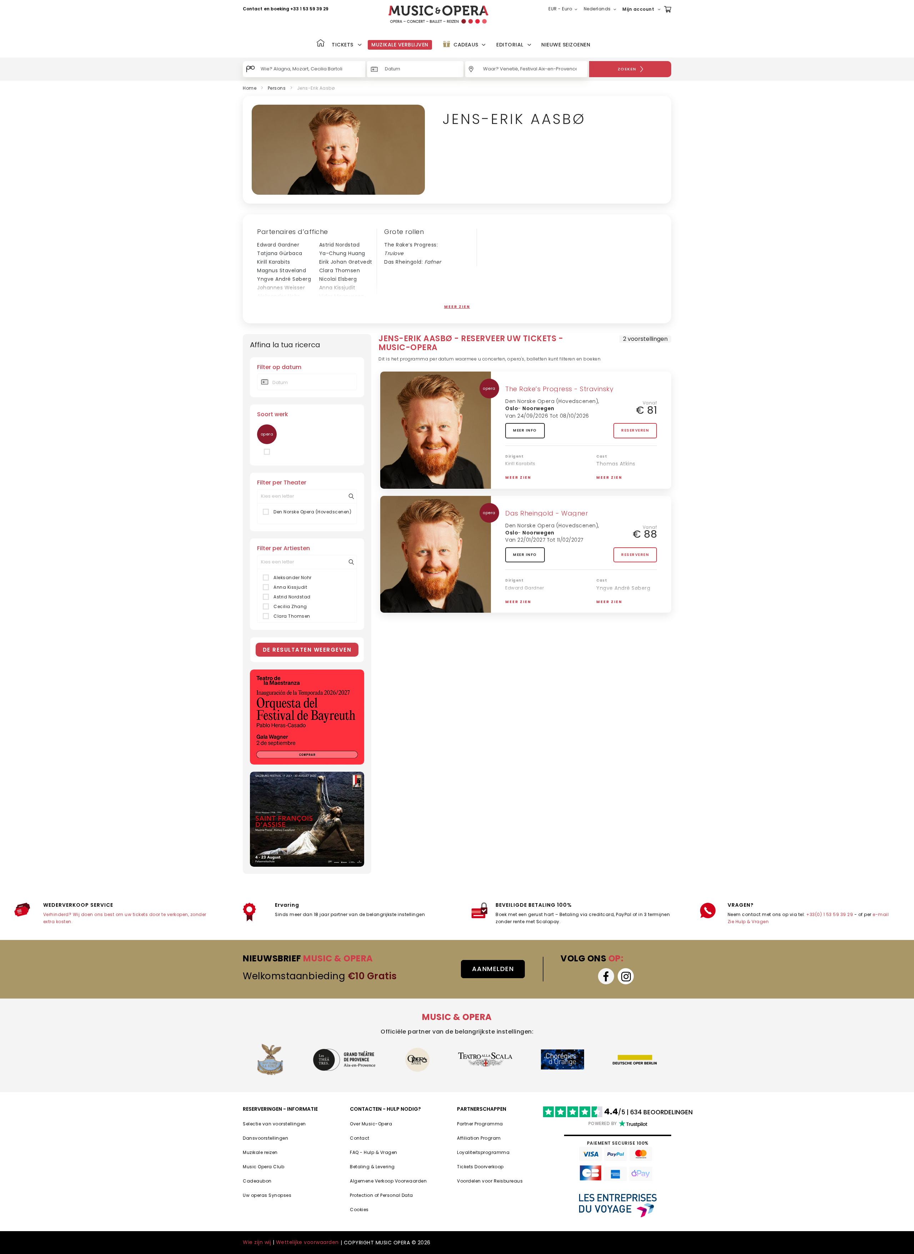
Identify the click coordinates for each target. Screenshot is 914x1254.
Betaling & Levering (372, 1167)
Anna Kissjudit (337, 287)
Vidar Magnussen (342, 296)
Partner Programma (480, 1124)
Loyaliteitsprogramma (483, 1152)
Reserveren (635, 430)
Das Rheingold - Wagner (546, 513)
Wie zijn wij (257, 1242)
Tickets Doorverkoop (480, 1167)
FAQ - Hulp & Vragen (373, 1152)
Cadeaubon (257, 1181)
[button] (564, 9)
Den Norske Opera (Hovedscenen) (312, 512)
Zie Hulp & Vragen (748, 922)
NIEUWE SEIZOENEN (565, 44)
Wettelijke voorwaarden (307, 1242)
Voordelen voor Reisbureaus (490, 1181)
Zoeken (627, 69)
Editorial (509, 44)
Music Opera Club (263, 1167)
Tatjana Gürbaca (279, 253)
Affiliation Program (479, 1138)
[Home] (321, 43)
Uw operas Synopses (267, 1195)
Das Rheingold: (412, 261)
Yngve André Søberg (284, 279)
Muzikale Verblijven (399, 44)
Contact (252, 9)
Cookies (359, 1209)
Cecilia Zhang (337, 304)
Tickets (342, 44)
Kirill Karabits (273, 261)
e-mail (881, 914)
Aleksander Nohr (278, 296)
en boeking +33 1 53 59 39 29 (296, 9)
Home (249, 88)
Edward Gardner (278, 244)
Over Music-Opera (371, 1124)
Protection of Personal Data (381, 1195)
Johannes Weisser (281, 287)
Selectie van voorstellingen (274, 1124)
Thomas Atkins (276, 304)
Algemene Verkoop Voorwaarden (388, 1181)
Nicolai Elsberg (338, 279)
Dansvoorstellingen (265, 1138)
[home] (438, 14)
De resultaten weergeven (307, 649)
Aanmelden (493, 968)
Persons (277, 88)
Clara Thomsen (339, 270)
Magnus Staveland (281, 270)
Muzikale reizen (260, 1152)
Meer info (525, 430)
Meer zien (457, 306)
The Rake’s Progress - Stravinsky (559, 388)
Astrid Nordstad (339, 244)
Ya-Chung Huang (342, 253)
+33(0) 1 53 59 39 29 (829, 914)
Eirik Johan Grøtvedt (345, 261)
